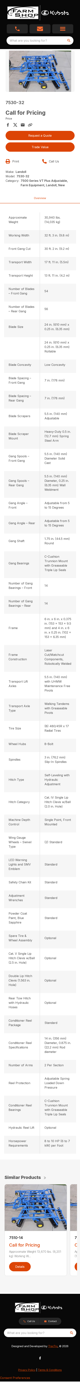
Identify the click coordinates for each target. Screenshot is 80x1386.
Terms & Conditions (50, 1370)
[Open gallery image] (40, 71)
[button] (17, 28)
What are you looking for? (28, 40)
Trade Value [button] (40, 147)
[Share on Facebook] (8, 125)
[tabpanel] (40, 72)
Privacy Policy (27, 1370)
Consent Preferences (15, 1378)
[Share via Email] (22, 125)
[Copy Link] (30, 125)
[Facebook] (40, 1358)
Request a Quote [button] (40, 135)
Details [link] (20, 1267)
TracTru (53, 1346)
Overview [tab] (40, 198)
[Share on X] (15, 125)
